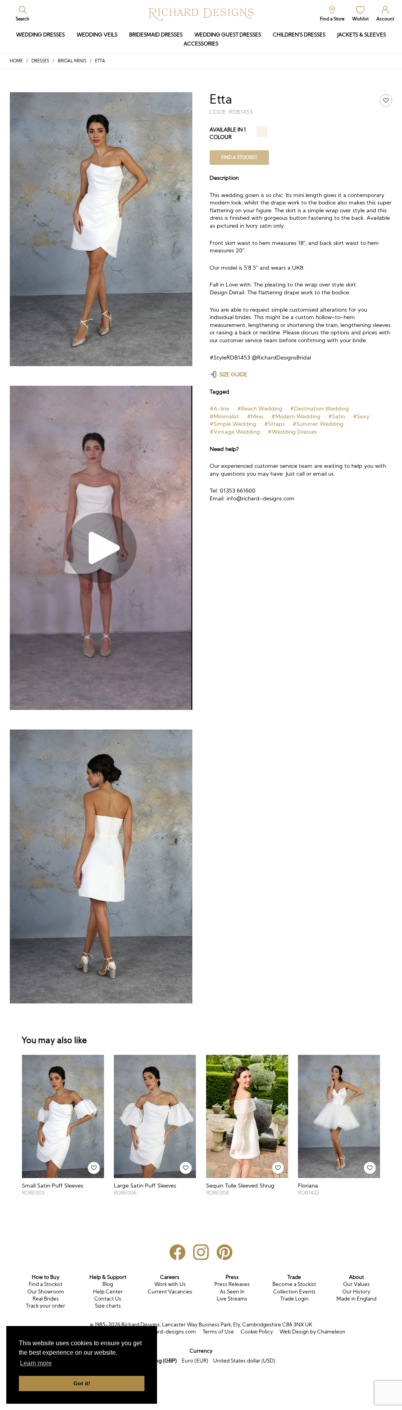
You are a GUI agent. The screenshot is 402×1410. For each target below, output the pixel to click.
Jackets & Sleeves (361, 35)
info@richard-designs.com (164, 1332)
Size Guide (233, 375)
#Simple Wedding (233, 423)
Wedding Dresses (40, 35)
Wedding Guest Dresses (227, 35)
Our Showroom (45, 1292)
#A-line (219, 408)
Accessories (201, 44)
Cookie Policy (257, 1332)
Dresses (40, 61)
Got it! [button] (81, 1383)
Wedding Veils (97, 35)
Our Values (356, 1284)
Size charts (108, 1306)
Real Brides (46, 1299)
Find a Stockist (45, 1284)
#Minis (255, 416)
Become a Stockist (294, 1284)
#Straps (274, 423)
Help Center (108, 1292)
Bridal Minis (72, 61)
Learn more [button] (36, 1363)
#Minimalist (224, 416)
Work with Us (170, 1284)
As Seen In (232, 1292)
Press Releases (232, 1284)
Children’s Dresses (299, 35)
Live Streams (232, 1299)
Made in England (356, 1299)
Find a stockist (239, 157)
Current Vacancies (170, 1292)
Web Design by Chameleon (312, 1332)
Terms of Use (218, 1332)
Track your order (45, 1306)
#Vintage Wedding (235, 431)
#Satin (336, 416)
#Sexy (361, 416)
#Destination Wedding (319, 408)
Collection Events (294, 1292)
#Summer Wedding (318, 423)
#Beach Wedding (259, 408)
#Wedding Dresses (292, 431)
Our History (356, 1292)
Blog (107, 1284)
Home (16, 61)
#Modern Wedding (295, 416)
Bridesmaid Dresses (156, 35)
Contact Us (107, 1299)
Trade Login (294, 1299)
